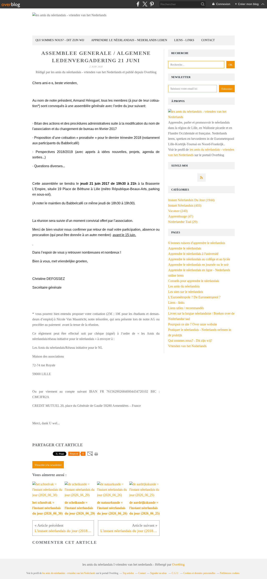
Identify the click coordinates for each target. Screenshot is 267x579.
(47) (180, 216)
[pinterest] (151, 4)
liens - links (184, 40)
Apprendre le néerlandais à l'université (193, 253)
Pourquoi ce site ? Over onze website (192, 324)
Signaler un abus (158, 573)
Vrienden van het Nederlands (187, 346)
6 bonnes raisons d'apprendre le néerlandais (196, 243)
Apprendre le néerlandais (184, 248)
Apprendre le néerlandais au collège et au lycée (199, 259)
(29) (182, 222)
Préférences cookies (229, 573)
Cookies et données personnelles (199, 573)
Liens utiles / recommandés (186, 308)
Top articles (128, 573)
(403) (184, 205)
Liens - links (176, 302)
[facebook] (138, 4)
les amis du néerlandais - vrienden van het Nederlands (68, 573)
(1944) (191, 200)
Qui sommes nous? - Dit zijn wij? (190, 340)
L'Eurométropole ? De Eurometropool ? (194, 297)
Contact (208, 40)
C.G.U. (175, 573)
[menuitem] (59, 40)
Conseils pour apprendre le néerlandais (193, 281)
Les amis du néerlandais (184, 286)
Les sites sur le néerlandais (185, 291)
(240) (178, 211)
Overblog (178, 564)
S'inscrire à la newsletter (48, 464)
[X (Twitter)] (144, 4)
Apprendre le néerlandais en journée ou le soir (198, 264)
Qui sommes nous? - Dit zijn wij (59, 40)
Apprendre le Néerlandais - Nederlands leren (129, 40)
